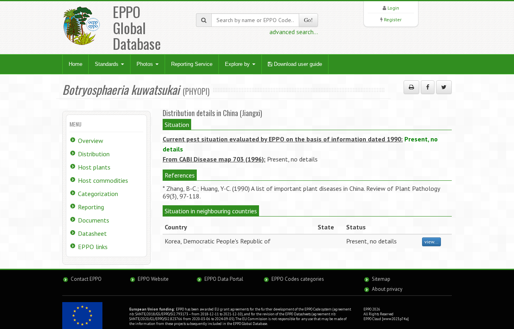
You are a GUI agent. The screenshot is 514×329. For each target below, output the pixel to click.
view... (431, 242)
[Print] (411, 87)
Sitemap (381, 279)
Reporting (91, 207)
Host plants (94, 167)
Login (393, 8)
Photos (146, 64)
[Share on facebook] (427, 87)
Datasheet (92, 233)
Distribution (94, 154)
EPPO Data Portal (223, 279)
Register (393, 19)
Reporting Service (191, 64)
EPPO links (93, 247)
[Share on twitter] (444, 87)
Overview (90, 141)
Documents (93, 220)
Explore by (238, 64)
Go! (308, 20)
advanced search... (293, 32)
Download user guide (297, 64)
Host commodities (103, 180)
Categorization (98, 194)
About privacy (387, 289)
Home (75, 64)
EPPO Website (153, 279)
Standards (107, 64)
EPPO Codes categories (297, 279)
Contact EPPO (86, 279)
